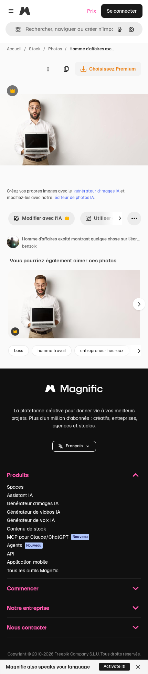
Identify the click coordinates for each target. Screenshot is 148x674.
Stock (35, 49)
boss (18, 350)
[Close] (138, 667)
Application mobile (27, 562)
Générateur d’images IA (33, 503)
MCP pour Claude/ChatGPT (47, 537)
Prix (91, 11)
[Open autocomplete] (15, 29)
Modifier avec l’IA (37, 220)
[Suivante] (120, 218)
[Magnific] (74, 390)
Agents (24, 545)
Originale (45, 91)
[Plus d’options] (48, 69)
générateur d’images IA (96, 191)
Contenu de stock (26, 529)
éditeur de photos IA (74, 197)
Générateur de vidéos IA (33, 512)
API (10, 554)
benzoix (29, 246)
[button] (74, 446)
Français (74, 446)
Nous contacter (27, 627)
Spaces (15, 487)
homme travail (52, 350)
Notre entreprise (28, 607)
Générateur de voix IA (31, 520)
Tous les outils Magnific (33, 570)
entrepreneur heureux (102, 350)
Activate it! (114, 666)
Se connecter (122, 11)
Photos (55, 49)
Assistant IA (20, 495)
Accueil (14, 49)
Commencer (23, 588)
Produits (18, 474)
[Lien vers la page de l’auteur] (13, 243)
